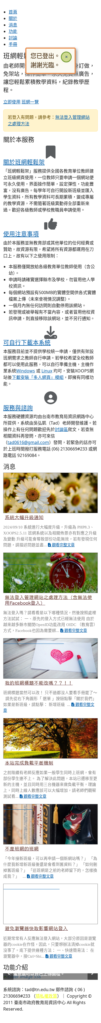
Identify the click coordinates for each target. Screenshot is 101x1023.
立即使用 (11, 102)
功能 (13, 31)
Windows (25, 371)
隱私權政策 (46, 996)
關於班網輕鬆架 (24, 162)
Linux (46, 371)
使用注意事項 (21, 234)
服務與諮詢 (18, 408)
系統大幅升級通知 (24, 517)
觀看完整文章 (63, 545)
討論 (13, 38)
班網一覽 (30, 102)
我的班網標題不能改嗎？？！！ (39, 683)
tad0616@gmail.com (28, 442)
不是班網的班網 (22, 848)
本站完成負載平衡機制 (29, 762)
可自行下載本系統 (27, 342)
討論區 (61, 429)
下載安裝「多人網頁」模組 (38, 377)
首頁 (13, 12)
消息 (13, 25)
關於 (13, 18)
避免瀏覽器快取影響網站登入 (36, 928)
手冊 (13, 44)
